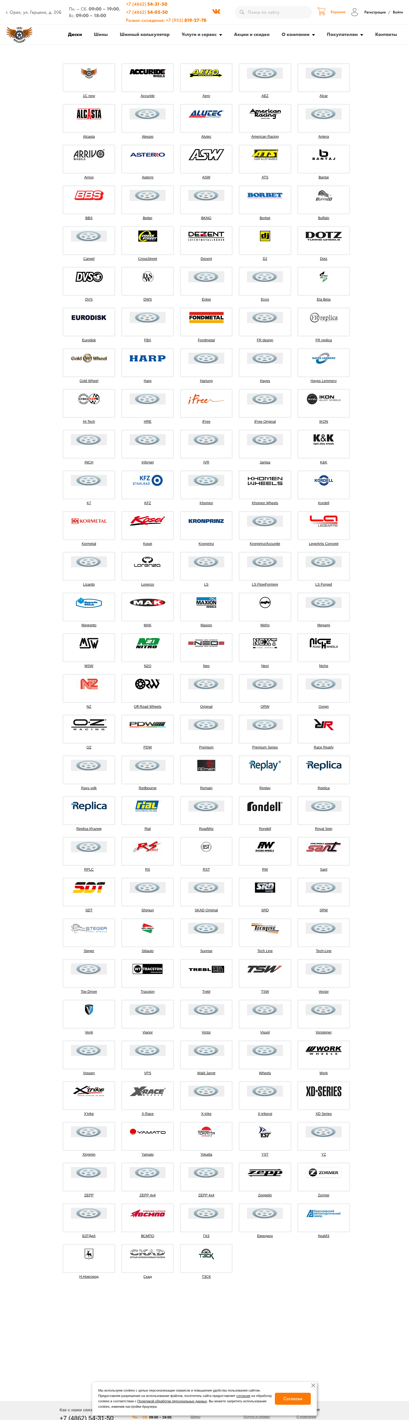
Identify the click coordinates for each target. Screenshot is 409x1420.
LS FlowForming (265, 584)
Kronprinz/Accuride (265, 544)
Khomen (206, 503)
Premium (206, 747)
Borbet (265, 218)
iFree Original (265, 421)
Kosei (147, 544)
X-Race (148, 1114)
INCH (88, 462)
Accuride (148, 96)
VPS (147, 1073)
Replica (324, 788)
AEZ (264, 96)
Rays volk (89, 788)
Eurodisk (89, 340)
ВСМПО (147, 1236)
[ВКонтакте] (216, 12)
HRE (147, 421)
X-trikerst (265, 1114)
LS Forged (323, 584)
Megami (323, 625)
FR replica (324, 340)
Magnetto (88, 625)
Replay (264, 788)
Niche (323, 666)
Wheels (265, 1073)
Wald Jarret (206, 1073)
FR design (265, 340)
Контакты (386, 34)
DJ (265, 259)
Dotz (324, 259)
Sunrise (206, 951)
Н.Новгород (89, 1276)
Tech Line (264, 951)
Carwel (88, 259)
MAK (148, 625)
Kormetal (89, 544)
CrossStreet (147, 259)
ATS (265, 177)
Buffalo (323, 218)
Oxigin (324, 706)
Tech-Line (323, 951)
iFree (206, 421)
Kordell (323, 503)
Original (206, 706)
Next (265, 666)
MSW (88, 666)
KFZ (147, 503)
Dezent (206, 259)
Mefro (265, 625)
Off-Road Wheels (147, 706)
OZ (89, 747)
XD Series (324, 1114)
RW (265, 869)
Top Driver (89, 991)
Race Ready (324, 747)
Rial (148, 829)
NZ (89, 706)
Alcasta (89, 136)
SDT (89, 910)
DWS (147, 299)
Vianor (148, 1032)
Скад (147, 1276)
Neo (206, 666)
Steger (89, 951)
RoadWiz (206, 829)
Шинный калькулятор (145, 34)
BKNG (206, 218)
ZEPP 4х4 (206, 1195)
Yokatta (206, 1154)
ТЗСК (206, 1276)
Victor (206, 1032)
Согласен (292, 1398)
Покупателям (342, 34)
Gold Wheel (89, 381)
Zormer (324, 1195)
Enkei (206, 299)
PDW (147, 747)
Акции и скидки (252, 34)
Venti (89, 1032)
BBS (89, 218)
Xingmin (88, 1154)
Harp (148, 381)
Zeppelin (265, 1195)
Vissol (265, 1032)
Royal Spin (323, 829)
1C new (89, 96)
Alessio (148, 136)
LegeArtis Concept (324, 544)
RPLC (89, 869)
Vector (324, 991)
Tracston (147, 991)
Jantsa (265, 462)
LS (206, 584)
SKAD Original (206, 910)
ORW (264, 706)
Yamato (148, 1154)
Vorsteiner (324, 1032)
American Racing (264, 136)
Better (147, 218)
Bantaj (324, 177)
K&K (323, 462)
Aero (206, 96)
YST (264, 1154)
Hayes (265, 381)
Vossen (89, 1073)
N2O (148, 666)
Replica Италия (89, 829)
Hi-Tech (89, 421)
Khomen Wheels (265, 503)
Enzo (265, 299)
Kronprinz (206, 544)
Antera (323, 136)
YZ (323, 1154)
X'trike (89, 1114)
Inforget (148, 462)
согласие (244, 1396)
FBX (147, 340)
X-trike (206, 1114)
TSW (265, 991)
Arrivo (88, 177)
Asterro (148, 177)
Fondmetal (206, 340)
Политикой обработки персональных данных (172, 1401)
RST (206, 869)
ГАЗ (206, 1236)
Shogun (147, 910)
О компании (296, 34)
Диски (75, 34)
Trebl (206, 991)
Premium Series (265, 747)
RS (147, 869)
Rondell (265, 829)
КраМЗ (323, 1236)
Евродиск (265, 1236)
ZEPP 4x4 (148, 1195)
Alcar (323, 96)
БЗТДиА (89, 1236)
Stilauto (148, 951)
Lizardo (89, 584)
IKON (323, 421)
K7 (89, 503)
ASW (206, 177)
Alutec (206, 136)
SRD (265, 910)
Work (323, 1073)
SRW (323, 910)
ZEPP (88, 1195)
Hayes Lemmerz (323, 381)
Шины (101, 34)
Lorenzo (147, 584)
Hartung (206, 381)
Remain (206, 788)
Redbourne (147, 788)
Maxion (206, 625)
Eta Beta (324, 299)
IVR (206, 462)
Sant (324, 869)
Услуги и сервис (199, 34)
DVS (89, 299)
